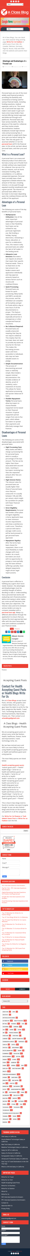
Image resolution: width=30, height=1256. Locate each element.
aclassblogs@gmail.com (8, 1218)
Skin (13, 1101)
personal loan (7, 144)
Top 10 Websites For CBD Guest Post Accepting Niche (13, 949)
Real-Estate (17, 1095)
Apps (14, 1011)
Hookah (5, 1077)
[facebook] (13, 1)
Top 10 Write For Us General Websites (14, 937)
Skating (5, 1101)
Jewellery (5, 1080)
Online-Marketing (16, 1089)
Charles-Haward (13, 1032)
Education (16, 1053)
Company (5, 1038)
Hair (22, 1065)
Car (4, 1029)
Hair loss (5, 1068)
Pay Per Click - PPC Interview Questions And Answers (14, 889)
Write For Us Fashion (7, 1188)
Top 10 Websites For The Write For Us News (14, 925)
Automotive (6, 1020)
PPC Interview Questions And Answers (13, 1200)
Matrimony (17, 1086)
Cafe (23, 1023)
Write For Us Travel (7, 1177)
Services (15, 1098)
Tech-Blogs (17, 1107)
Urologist (5, 1119)
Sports (4, 1104)
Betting (5, 1023)
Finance (25, 66)
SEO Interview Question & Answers (12, 1197)
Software (21, 1101)
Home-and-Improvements (9, 1074)
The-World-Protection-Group (11, 1113)
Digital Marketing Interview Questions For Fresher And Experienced (14, 893)
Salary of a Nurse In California (10, 1153)
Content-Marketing (17, 1038)
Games (4, 1065)
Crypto (13, 1044)
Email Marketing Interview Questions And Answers (15, 902)
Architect (5, 1014)
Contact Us (4, 1203)
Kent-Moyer (15, 1080)
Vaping (15, 1119)
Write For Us (5, 1194)
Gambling (13, 1062)
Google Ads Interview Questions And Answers (13, 897)
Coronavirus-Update (8, 1041)
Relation (5, 1098)
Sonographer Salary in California (11, 1156)
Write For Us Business (8, 1186)
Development (15, 1047)
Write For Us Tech (7, 1180)
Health (4, 1071)
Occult (4, 1089)
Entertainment (7, 1056)
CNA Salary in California (8, 1136)
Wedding (5, 1122)
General (13, 1065)
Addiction (5, 1011)
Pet (3, 1092)
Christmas (15, 1035)
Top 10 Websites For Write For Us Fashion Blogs (12, 914)
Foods (4, 1062)
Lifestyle (12, 1083)
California (5, 1026)
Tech (21, 1104)
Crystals (5, 1047)
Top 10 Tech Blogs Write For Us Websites (15, 917)
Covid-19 (5, 1044)
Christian (5, 1035)
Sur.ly (11, 846)
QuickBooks (6, 1095)
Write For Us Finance (12, 816)
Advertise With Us (6, 1206)
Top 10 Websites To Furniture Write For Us (14, 929)
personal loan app (8, 612)
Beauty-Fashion (18, 1020)
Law (4, 1083)
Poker (22, 1092)
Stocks (13, 1104)
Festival (18, 1056)
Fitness (14, 1059)
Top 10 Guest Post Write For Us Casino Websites (14, 920)
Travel (14, 1116)
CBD (3, 1032)
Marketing (5, 1086)
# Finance (17, 629)
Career (11, 1029)
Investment (15, 1077)
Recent (8, 989)
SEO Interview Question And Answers (13, 885)
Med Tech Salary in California (10, 1144)
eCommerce (6, 1053)
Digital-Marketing (8, 1050)
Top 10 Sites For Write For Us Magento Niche (14, 945)
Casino (19, 1029)
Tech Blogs (6, 1107)
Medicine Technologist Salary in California (14, 1147)
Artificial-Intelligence (9, 1017)
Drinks (19, 1050)
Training (5, 1116)
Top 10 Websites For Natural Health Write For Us (13, 940)
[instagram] (16, 1)
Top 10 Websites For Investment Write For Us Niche (14, 933)
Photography (12, 1092)
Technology (6, 1110)
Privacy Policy (5, 1208)
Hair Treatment (16, 1068)
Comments (22, 989)
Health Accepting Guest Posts (10, 1183)
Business (13, 1023)
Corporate (21, 1041)
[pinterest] (18, 1)
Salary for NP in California (9, 1150)
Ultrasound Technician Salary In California (14, 1159)
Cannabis (16, 1026)
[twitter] (11, 1)
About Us (4, 1191)
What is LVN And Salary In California (12, 1167)
